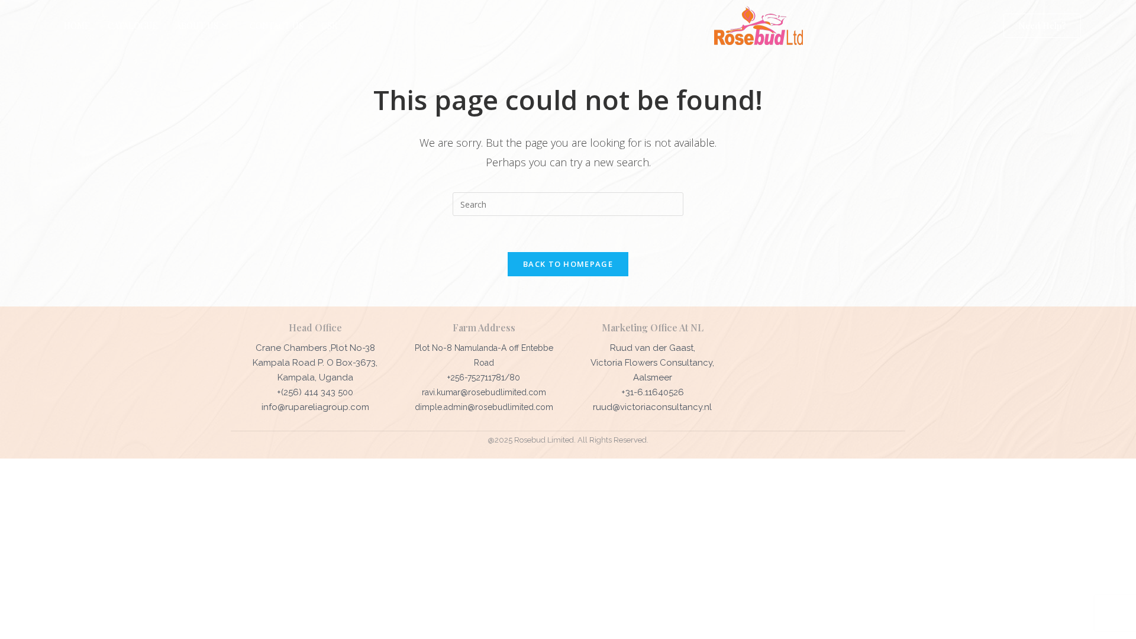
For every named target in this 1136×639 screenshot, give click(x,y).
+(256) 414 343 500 (315, 392)
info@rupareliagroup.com (315, 407)
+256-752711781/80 (483, 377)
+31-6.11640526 (652, 392)
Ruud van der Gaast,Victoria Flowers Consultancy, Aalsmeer (652, 363)
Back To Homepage (568, 264)
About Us (197, 25)
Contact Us (277, 25)
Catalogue (133, 25)
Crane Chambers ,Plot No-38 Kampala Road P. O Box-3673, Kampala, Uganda (315, 363)
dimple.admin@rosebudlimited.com (484, 407)
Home (77, 25)
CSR (329, 25)
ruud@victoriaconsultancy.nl (652, 407)
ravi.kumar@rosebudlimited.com (484, 392)
